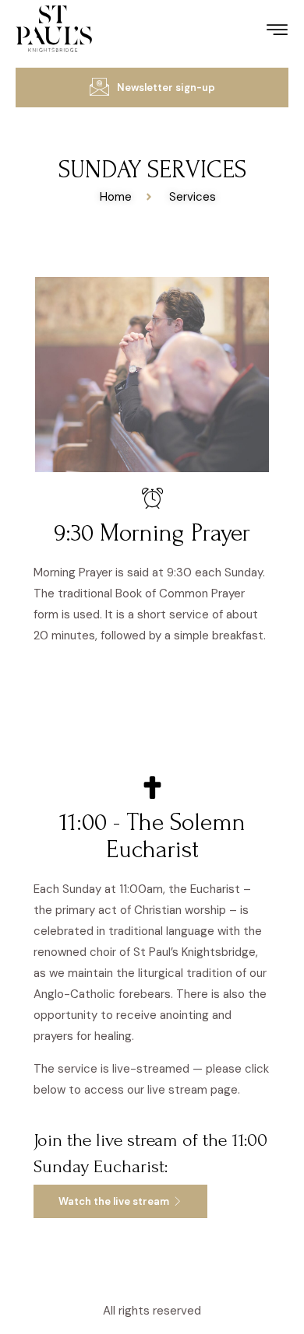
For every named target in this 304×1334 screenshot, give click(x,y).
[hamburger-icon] (277, 32)
